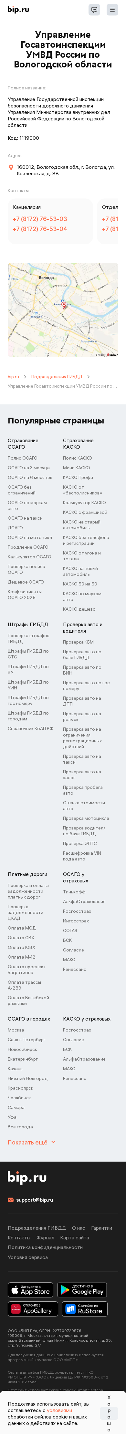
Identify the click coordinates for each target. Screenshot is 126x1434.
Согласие (73, 950)
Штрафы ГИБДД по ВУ (28, 669)
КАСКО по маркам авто (82, 596)
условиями (59, 1410)
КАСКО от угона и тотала (82, 556)
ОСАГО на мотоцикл (30, 537)
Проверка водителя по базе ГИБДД (84, 831)
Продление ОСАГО (28, 547)
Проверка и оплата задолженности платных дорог (28, 891)
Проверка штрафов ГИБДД (28, 638)
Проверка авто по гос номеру (86, 685)
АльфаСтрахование (84, 901)
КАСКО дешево (79, 609)
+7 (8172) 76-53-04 (40, 229)
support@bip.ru (34, 1199)
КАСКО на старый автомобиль (81, 525)
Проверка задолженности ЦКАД (25, 912)
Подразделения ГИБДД (56, 377)
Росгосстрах (77, 911)
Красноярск (20, 1088)
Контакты (19, 1237)
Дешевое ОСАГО (26, 582)
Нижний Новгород (28, 1078)
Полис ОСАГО (22, 458)
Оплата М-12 (22, 957)
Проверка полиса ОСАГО (26, 569)
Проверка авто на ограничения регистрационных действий (82, 737)
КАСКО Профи (78, 477)
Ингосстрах (76, 921)
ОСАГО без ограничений (22, 490)
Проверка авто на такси (82, 759)
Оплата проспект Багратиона (27, 969)
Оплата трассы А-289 (24, 985)
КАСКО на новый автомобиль (80, 571)
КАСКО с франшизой (85, 512)
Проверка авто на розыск (82, 716)
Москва (16, 1030)
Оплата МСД (22, 928)
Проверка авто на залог (82, 774)
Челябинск (19, 1098)
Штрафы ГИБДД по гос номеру (28, 700)
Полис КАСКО (77, 458)
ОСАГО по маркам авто (27, 505)
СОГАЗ (70, 930)
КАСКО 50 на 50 (80, 584)
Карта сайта (74, 1237)
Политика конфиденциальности (45, 1247)
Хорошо (109, 1413)
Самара (16, 1107)
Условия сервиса (28, 1257)
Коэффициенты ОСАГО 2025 (25, 594)
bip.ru (13, 377)
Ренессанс (74, 969)
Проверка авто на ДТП (82, 701)
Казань (15, 1069)
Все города (20, 1127)
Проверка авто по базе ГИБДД (82, 654)
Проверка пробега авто (83, 790)
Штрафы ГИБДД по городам (28, 716)
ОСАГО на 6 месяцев (30, 477)
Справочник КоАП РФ (31, 728)
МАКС (69, 959)
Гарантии (101, 1228)
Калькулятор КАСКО (84, 502)
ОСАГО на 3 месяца (29, 468)
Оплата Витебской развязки (28, 1000)
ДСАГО (15, 528)
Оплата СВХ (21, 938)
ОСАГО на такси (25, 518)
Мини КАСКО (76, 468)
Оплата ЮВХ (21, 947)
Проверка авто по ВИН (82, 670)
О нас (78, 1228)
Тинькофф (74, 892)
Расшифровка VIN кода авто (82, 856)
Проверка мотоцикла (86, 818)
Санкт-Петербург (27, 1039)
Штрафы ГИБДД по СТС (28, 654)
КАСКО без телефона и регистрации (86, 540)
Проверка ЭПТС (80, 843)
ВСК (67, 940)
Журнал (45, 1237)
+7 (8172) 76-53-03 (40, 219)
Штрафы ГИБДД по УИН (28, 685)
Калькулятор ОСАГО (29, 557)
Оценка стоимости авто (84, 805)
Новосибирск (22, 1049)
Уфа (12, 1117)
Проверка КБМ (78, 642)
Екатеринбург (23, 1059)
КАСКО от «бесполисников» (82, 490)
